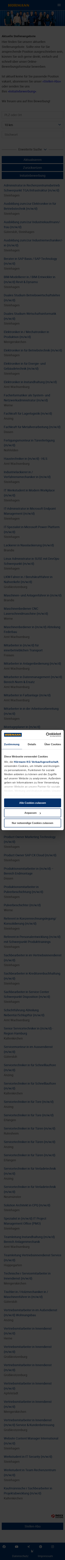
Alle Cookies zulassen (32, 802)
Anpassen (30, 812)
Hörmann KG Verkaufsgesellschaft (36, 761)
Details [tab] (32, 744)
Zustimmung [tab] (11, 744)
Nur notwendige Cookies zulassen (32, 822)
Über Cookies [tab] (52, 744)
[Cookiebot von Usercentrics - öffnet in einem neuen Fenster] (46, 734)
